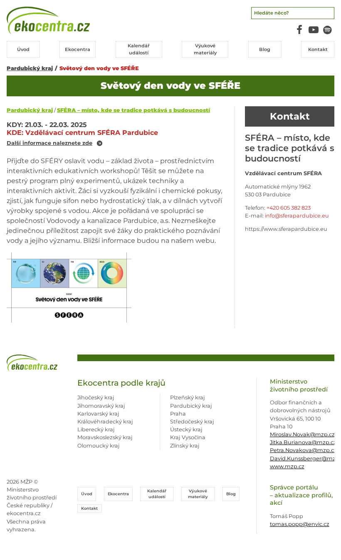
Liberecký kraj (96, 429)
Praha (178, 414)
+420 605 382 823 (289, 208)
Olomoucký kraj (98, 446)
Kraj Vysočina (187, 437)
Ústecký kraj (186, 429)
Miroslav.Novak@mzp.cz (302, 434)
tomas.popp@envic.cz (299, 524)
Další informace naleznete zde (49, 143)
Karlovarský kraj (98, 414)
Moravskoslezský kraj (105, 437)
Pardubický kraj (30, 68)
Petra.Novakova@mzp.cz (303, 450)
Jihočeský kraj (95, 397)
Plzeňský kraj (187, 397)
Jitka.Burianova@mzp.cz (303, 442)
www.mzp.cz (287, 466)
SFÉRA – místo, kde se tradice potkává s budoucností (133, 110)
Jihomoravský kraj (101, 406)
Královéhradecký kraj (105, 421)
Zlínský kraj (185, 446)
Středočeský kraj (192, 421)
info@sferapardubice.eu (297, 216)
